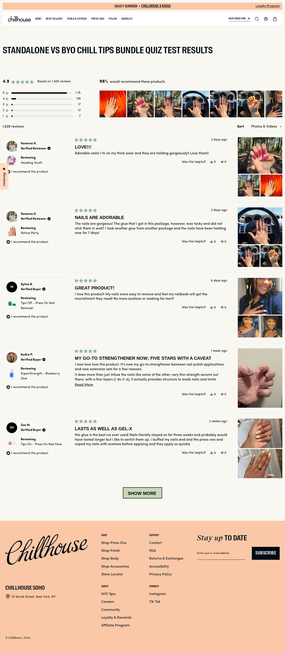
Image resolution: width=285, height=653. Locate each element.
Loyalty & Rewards (116, 618)
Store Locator (112, 574)
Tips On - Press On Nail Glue (41, 444)
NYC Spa (108, 594)
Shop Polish (110, 551)
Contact (155, 543)
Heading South (31, 163)
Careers (107, 602)
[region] (191, 104)
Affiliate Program (115, 625)
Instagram (157, 594)
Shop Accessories (115, 566)
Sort (241, 126)
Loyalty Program (268, 6)
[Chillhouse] (19, 19)
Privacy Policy (160, 574)
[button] (257, 18)
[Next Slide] (278, 104)
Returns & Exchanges (166, 558)
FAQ (152, 551)
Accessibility (159, 566)
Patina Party (30, 233)
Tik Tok (154, 602)
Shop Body (110, 558)
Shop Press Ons (113, 543)
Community (110, 610)
